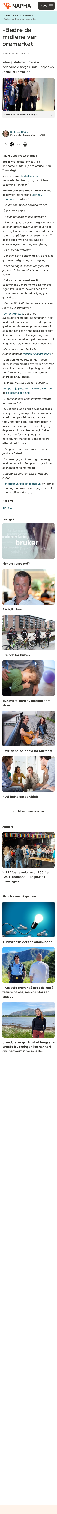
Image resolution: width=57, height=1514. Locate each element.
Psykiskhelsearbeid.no (37, 353)
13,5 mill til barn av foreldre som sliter (26, 703)
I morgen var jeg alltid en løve (22, 483)
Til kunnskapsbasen (31, 811)
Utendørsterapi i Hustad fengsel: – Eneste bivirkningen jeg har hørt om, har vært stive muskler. (28, 1046)
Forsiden (6, 15)
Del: (7, 144)
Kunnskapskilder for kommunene (27, 942)
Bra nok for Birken (16, 655)
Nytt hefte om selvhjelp (20, 797)
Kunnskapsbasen (24, 15)
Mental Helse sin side (38, 388)
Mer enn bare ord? (16, 563)
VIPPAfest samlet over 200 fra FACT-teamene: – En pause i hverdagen (25, 876)
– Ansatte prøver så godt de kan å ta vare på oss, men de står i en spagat (27, 992)
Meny (43, 5)
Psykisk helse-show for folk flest (27, 751)
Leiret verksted (13, 313)
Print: (20, 144)
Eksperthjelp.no (13, 388)
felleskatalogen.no (18, 392)
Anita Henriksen (31, 176)
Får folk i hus (12, 609)
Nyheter (8, 507)
